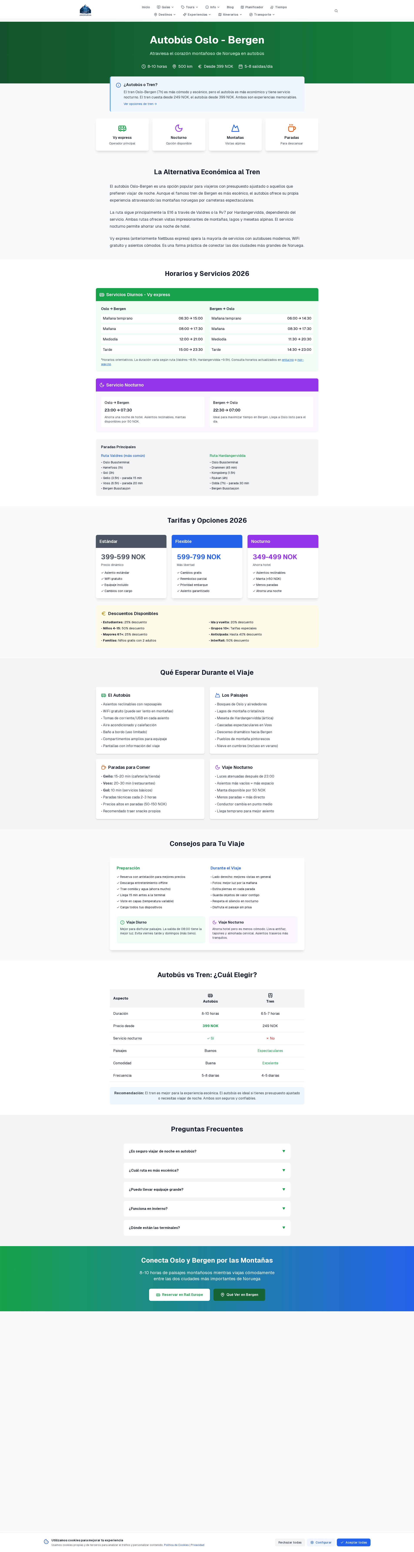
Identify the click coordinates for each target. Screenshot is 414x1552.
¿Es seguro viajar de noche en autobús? (207, 1151)
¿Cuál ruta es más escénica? (207, 1170)
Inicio (146, 7)
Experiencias (197, 14)
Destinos (165, 14)
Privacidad (197, 1545)
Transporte (262, 14)
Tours (190, 7)
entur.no (288, 359)
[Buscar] (336, 11)
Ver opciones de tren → (140, 104)
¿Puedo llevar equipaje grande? (207, 1189)
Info (213, 7)
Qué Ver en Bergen (242, 1295)
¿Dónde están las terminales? (207, 1228)
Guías (166, 7)
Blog (230, 7)
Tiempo (281, 7)
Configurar (324, 1542)
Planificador (254, 7)
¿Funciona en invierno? (207, 1209)
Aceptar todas (356, 1542)
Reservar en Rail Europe (182, 1295)
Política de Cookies (176, 1545)
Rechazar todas (290, 1542)
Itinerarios (230, 14)
